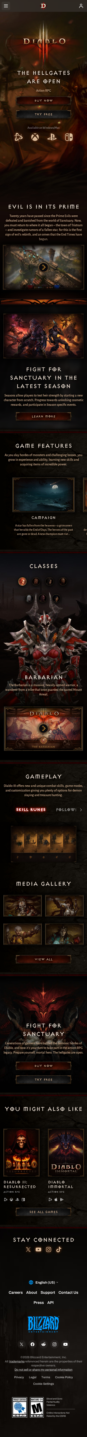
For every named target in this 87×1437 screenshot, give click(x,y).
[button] (43, 100)
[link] (18, 137)
